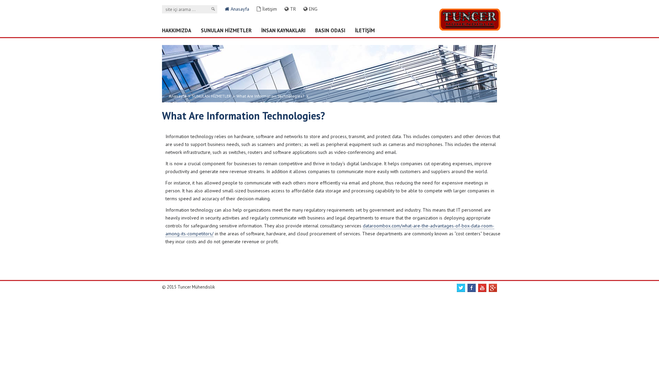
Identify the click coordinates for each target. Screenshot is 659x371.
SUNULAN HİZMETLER (226, 30)
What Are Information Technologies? (270, 96)
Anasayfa (239, 9)
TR (292, 9)
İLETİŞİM (365, 30)
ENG (312, 9)
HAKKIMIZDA (176, 30)
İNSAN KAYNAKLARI (283, 30)
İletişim (269, 9)
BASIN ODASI (330, 30)
